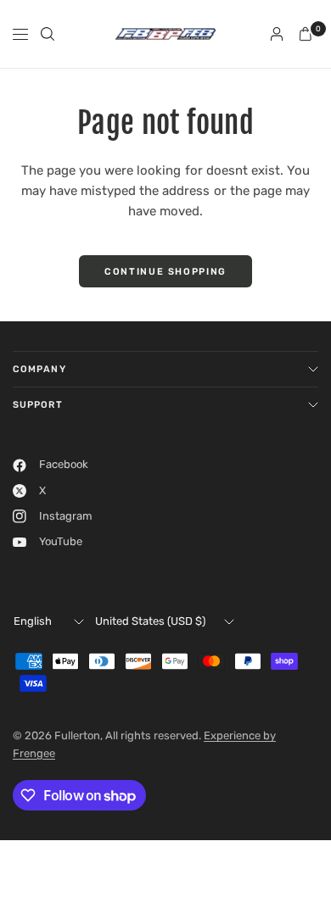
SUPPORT (38, 404)
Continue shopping (165, 271)
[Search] (47, 33)
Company (39, 369)
